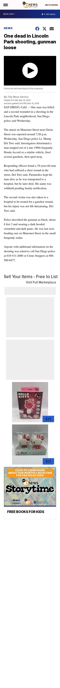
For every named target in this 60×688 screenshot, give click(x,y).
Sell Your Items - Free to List (31, 276)
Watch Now (50, 5)
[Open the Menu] (5, 5)
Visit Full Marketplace (41, 282)
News (8, 28)
